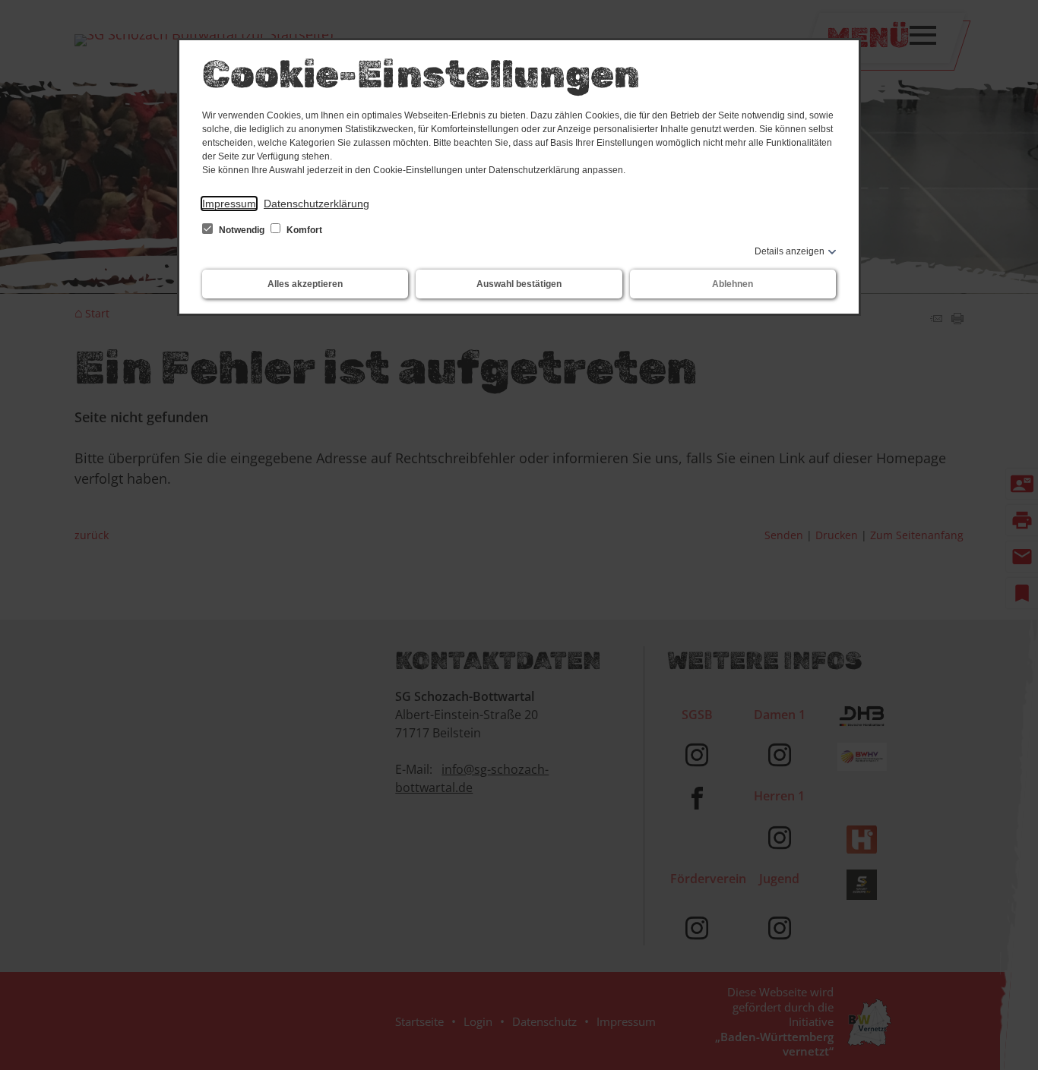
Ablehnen (732, 284)
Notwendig (242, 230)
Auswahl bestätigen (519, 284)
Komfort (303, 230)
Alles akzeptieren (305, 284)
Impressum (229, 203)
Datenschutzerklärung (316, 203)
